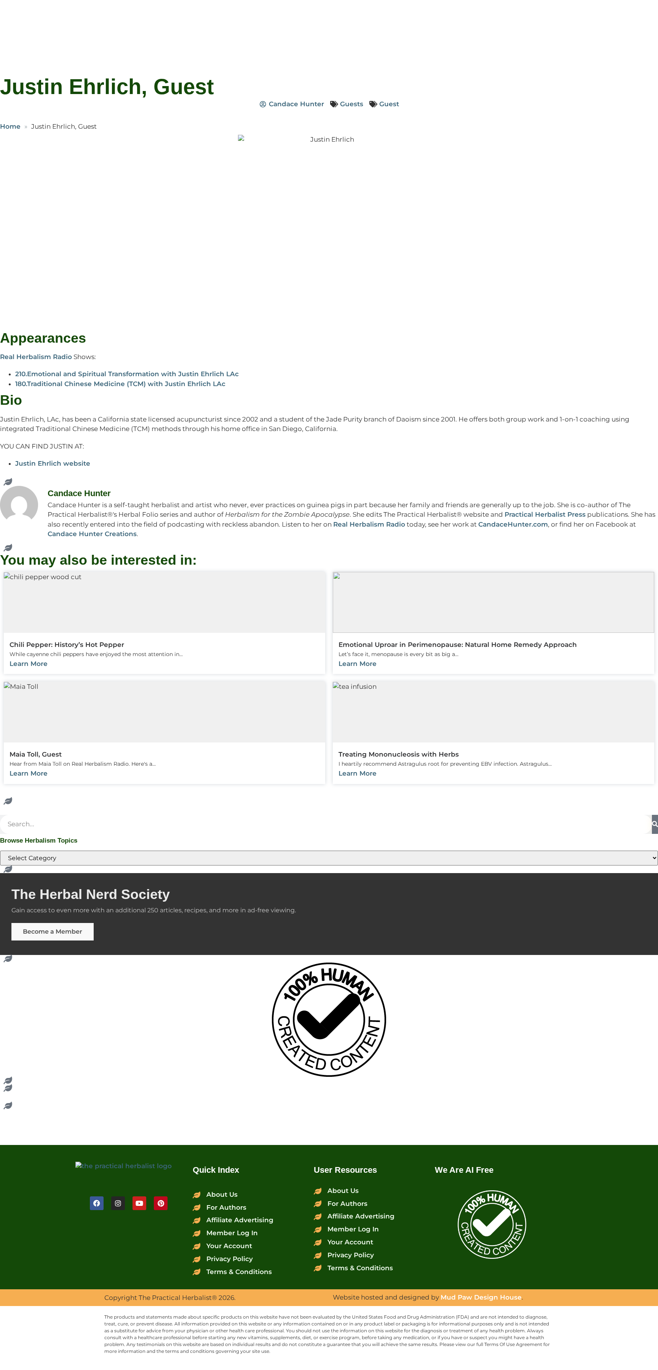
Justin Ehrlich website (52, 463)
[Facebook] (97, 1203)
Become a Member (52, 931)
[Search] (655, 824)
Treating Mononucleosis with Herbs (399, 754)
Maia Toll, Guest (36, 754)
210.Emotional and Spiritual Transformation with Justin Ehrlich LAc (127, 374)
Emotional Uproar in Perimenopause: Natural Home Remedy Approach (458, 644)
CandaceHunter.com (513, 524)
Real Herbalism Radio (36, 357)
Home (10, 126)
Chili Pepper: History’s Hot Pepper (67, 644)
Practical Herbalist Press (545, 514)
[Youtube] (139, 1203)
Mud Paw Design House (481, 1297)
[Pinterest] (161, 1203)
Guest (389, 104)
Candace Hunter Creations (92, 534)
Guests (351, 104)
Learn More (29, 663)
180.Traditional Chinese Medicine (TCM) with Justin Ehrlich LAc (120, 384)
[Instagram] (118, 1203)
